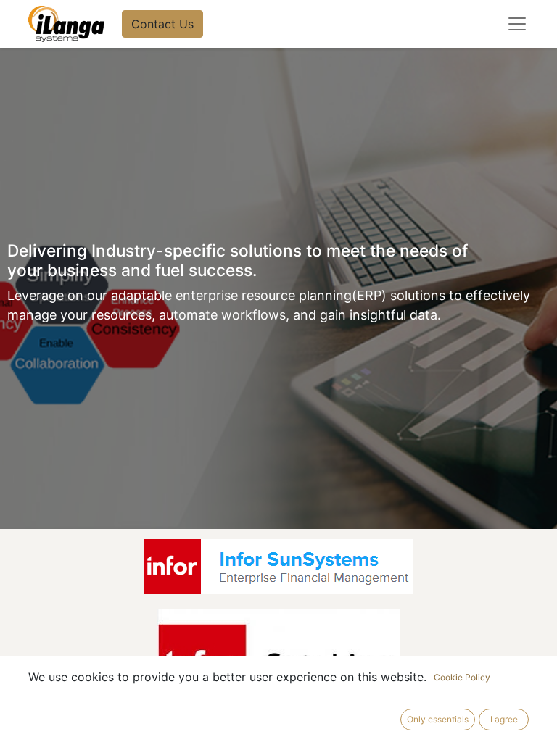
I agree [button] (504, 719)
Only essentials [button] (438, 719)
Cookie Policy (462, 677)
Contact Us (162, 24)
